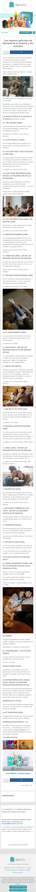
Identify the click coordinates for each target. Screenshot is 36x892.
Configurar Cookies (18, 890)
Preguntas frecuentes (9, 867)
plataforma (16, 113)
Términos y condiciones (11, 870)
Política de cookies (17, 872)
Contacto (28, 867)
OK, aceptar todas (18, 887)
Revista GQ (6, 106)
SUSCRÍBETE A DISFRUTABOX (18, 773)
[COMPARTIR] (21, 52)
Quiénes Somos (21, 867)
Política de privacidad (24, 870)
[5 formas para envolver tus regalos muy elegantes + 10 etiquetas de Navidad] (18, 760)
